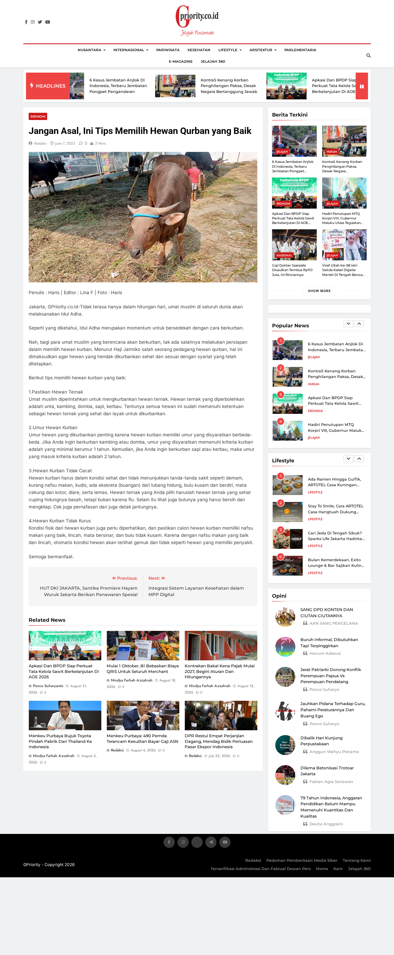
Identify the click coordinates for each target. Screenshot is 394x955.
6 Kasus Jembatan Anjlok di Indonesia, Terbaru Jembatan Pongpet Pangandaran (81, 86)
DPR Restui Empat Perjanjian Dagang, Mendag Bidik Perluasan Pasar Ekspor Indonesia (219, 741)
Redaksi (253, 860)
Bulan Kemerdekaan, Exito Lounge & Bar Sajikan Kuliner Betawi (337, 565)
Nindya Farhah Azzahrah (132, 680)
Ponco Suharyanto (48, 685)
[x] (197, 843)
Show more (319, 291)
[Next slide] (358, 323)
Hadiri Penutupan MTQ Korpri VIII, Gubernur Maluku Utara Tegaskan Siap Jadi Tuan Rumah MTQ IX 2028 (344, 223)
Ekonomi (38, 116)
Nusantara (89, 50)
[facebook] (26, 22)
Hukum (332, 151)
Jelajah (282, 151)
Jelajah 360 (213, 61)
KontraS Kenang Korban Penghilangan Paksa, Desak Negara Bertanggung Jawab (191, 86)
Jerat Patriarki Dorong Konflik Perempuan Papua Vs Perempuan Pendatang (330, 675)
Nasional (284, 255)
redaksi (40, 143)
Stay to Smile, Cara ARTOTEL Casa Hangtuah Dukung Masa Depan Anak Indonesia (336, 512)
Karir (338, 868)
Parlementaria (300, 50)
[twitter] (40, 22)
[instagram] (32, 22)
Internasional (128, 50)
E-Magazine (181, 61)
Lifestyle (227, 50)
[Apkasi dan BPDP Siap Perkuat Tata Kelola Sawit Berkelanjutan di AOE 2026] (249, 86)
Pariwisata (168, 50)
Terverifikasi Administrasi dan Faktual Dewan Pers (261, 868)
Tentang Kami (357, 860)
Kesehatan (199, 50)
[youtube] (48, 22)
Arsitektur (261, 50)
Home (322, 868)
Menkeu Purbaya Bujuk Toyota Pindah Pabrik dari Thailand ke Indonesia (60, 741)
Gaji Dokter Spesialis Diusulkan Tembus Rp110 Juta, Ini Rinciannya (292, 270)
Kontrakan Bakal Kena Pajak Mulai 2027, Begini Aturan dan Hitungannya (220, 671)
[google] (211, 843)
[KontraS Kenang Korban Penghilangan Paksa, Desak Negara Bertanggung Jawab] (138, 86)
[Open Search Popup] (368, 55)
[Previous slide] (348, 323)
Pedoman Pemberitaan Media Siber (301, 860)
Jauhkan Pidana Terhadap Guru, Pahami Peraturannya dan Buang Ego (332, 709)
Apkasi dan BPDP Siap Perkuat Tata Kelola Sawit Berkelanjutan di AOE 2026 (302, 86)
